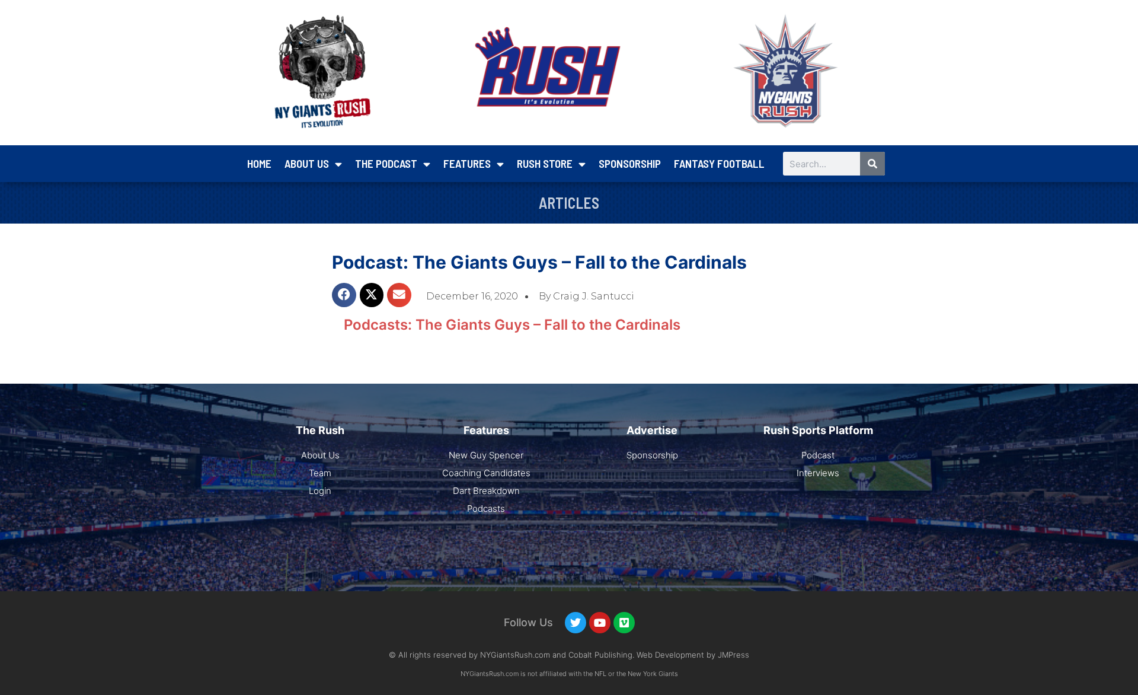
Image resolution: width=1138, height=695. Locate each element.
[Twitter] (575, 622)
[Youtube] (599, 622)
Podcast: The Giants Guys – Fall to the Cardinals (539, 262)
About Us (306, 163)
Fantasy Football (719, 163)
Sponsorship (630, 163)
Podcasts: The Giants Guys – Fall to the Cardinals (512, 324)
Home (259, 163)
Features (467, 163)
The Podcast (386, 163)
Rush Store (545, 163)
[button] (344, 295)
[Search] (872, 164)
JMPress (733, 654)
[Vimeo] (624, 622)
